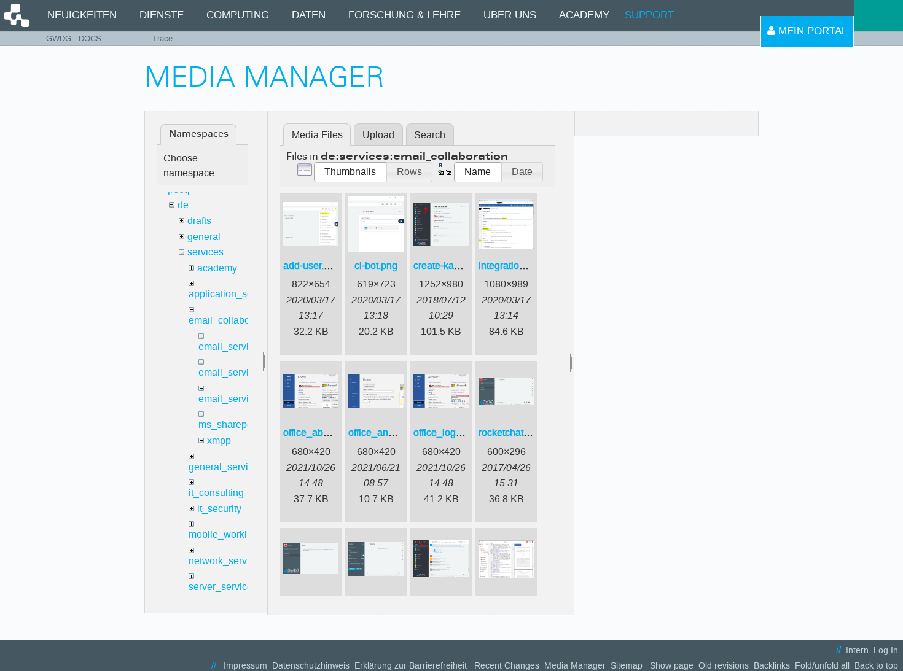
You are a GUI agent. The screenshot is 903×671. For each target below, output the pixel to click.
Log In (886, 650)
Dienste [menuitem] (161, 15)
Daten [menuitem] (309, 15)
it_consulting (216, 492)
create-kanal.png (450, 265)
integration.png (511, 265)
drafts (199, 220)
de (183, 205)
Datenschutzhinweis (311, 665)
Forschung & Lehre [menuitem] (404, 15)
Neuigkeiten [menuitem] (82, 15)
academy (217, 268)
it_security (219, 508)
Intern (857, 650)
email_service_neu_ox (247, 399)
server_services (223, 586)
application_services (233, 294)
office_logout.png (450, 432)
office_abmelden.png (329, 432)
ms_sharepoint (230, 424)
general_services (226, 467)
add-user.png (311, 265)
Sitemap (627, 665)
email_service (228, 346)
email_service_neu (239, 372)
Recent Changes (506, 665)
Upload (378, 135)
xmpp (219, 440)
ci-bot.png (375, 265)
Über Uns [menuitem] (509, 15)
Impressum (245, 665)
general (204, 236)
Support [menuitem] (649, 15)
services (205, 252)
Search (429, 135)
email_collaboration (232, 320)
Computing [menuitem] (237, 15)
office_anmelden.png (394, 432)
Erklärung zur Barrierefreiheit (410, 665)
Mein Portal (811, 31)
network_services (227, 561)
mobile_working (223, 534)
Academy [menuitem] (584, 15)
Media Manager (575, 665)
